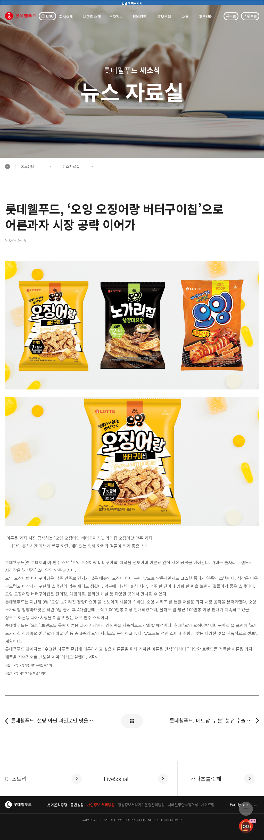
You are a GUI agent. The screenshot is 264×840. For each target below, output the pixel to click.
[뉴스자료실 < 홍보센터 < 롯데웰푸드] (20, 16)
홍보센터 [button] (27, 166)
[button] (10, 166)
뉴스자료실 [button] (71, 166)
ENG (50, 16)
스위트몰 (250, 16)
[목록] (132, 721)
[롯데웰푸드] (18, 805)
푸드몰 (231, 16)
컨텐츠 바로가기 (132, 3)
